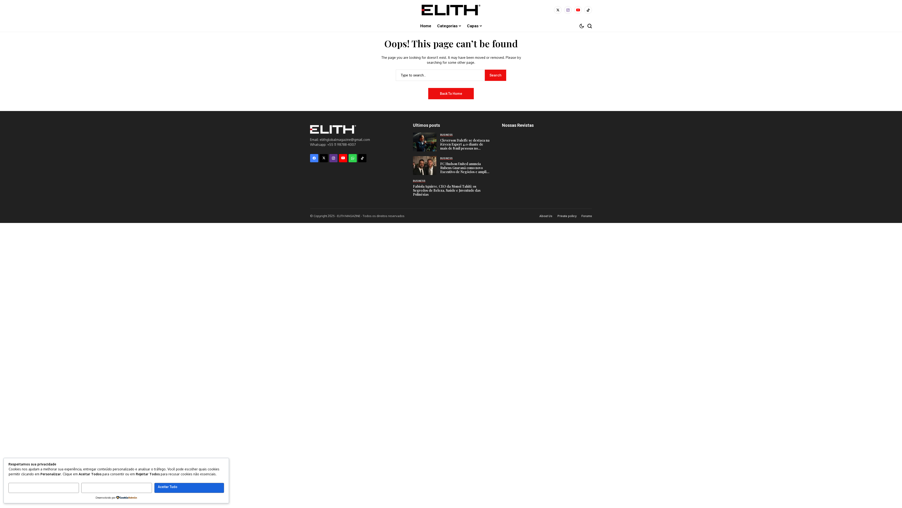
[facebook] (314, 158)
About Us (545, 216)
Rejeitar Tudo (95, 487)
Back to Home (451, 93)
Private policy (566, 216)
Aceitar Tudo (167, 487)
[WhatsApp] (353, 158)
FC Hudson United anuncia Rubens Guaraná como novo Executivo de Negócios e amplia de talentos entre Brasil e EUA (464, 170)
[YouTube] (578, 10)
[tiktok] (588, 10)
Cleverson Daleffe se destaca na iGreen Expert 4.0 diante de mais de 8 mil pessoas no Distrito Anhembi (465, 146)
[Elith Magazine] (451, 10)
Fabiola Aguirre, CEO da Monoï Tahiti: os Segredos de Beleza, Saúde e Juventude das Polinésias (447, 190)
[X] (558, 10)
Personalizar (22, 487)
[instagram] (568, 10)
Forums (586, 216)
